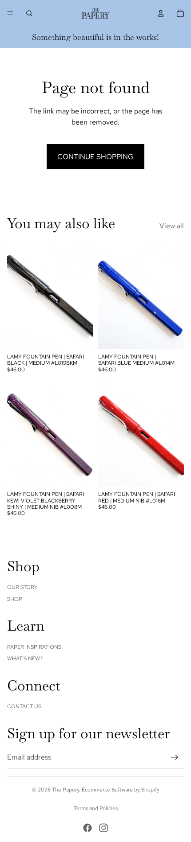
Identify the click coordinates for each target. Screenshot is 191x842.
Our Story (22, 587)
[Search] (29, 13)
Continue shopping (95, 156)
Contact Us (24, 706)
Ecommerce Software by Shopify (120, 789)
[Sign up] (174, 757)
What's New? (25, 658)
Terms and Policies (96, 808)
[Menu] (10, 13)
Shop (14, 599)
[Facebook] (87, 828)
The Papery (65, 789)
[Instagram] (103, 828)
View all (171, 225)
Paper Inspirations (34, 647)
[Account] (161, 13)
